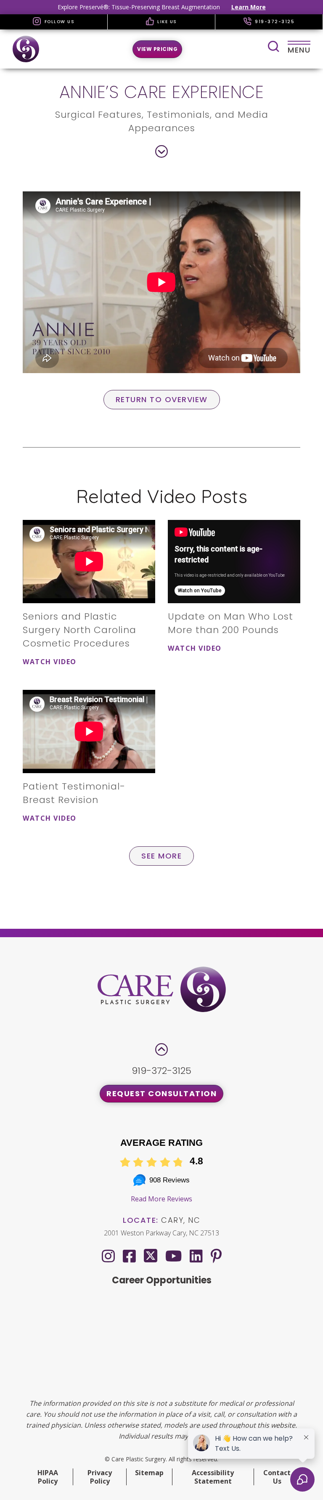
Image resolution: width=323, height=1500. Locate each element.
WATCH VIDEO (50, 661)
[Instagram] (108, 1256)
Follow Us (58, 22)
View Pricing (157, 49)
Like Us (166, 22)
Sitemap (149, 1472)
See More (161, 856)
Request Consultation (161, 1093)
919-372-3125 (274, 22)
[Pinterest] (216, 1256)
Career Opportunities (162, 1280)
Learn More (248, 7)
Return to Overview (162, 399)
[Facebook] (129, 1256)
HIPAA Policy (47, 1477)
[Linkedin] (196, 1256)
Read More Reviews (161, 1198)
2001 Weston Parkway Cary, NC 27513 (161, 1233)
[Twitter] (150, 1254)
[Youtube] (173, 1256)
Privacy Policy (99, 1477)
